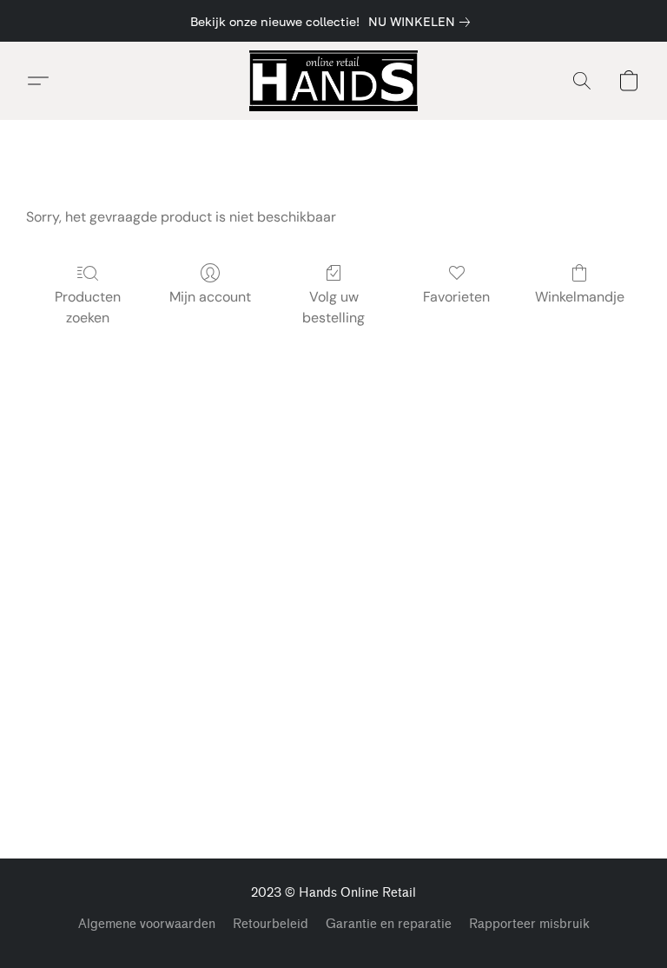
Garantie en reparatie (389, 924)
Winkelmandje (579, 297)
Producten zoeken (88, 307)
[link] (422, 21)
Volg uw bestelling (333, 307)
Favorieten (456, 297)
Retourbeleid (270, 924)
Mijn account (210, 297)
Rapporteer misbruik (529, 924)
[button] (333, 80)
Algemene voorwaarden (146, 924)
